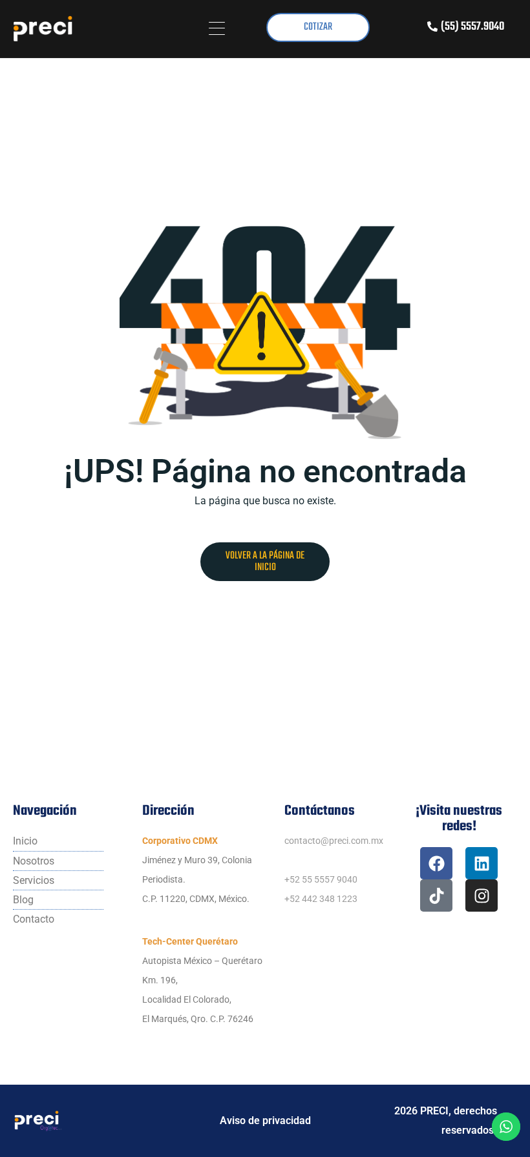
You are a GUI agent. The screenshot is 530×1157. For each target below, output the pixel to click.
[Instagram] (481, 895)
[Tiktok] (436, 895)
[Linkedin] (481, 863)
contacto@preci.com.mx (333, 840)
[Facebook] (436, 863)
